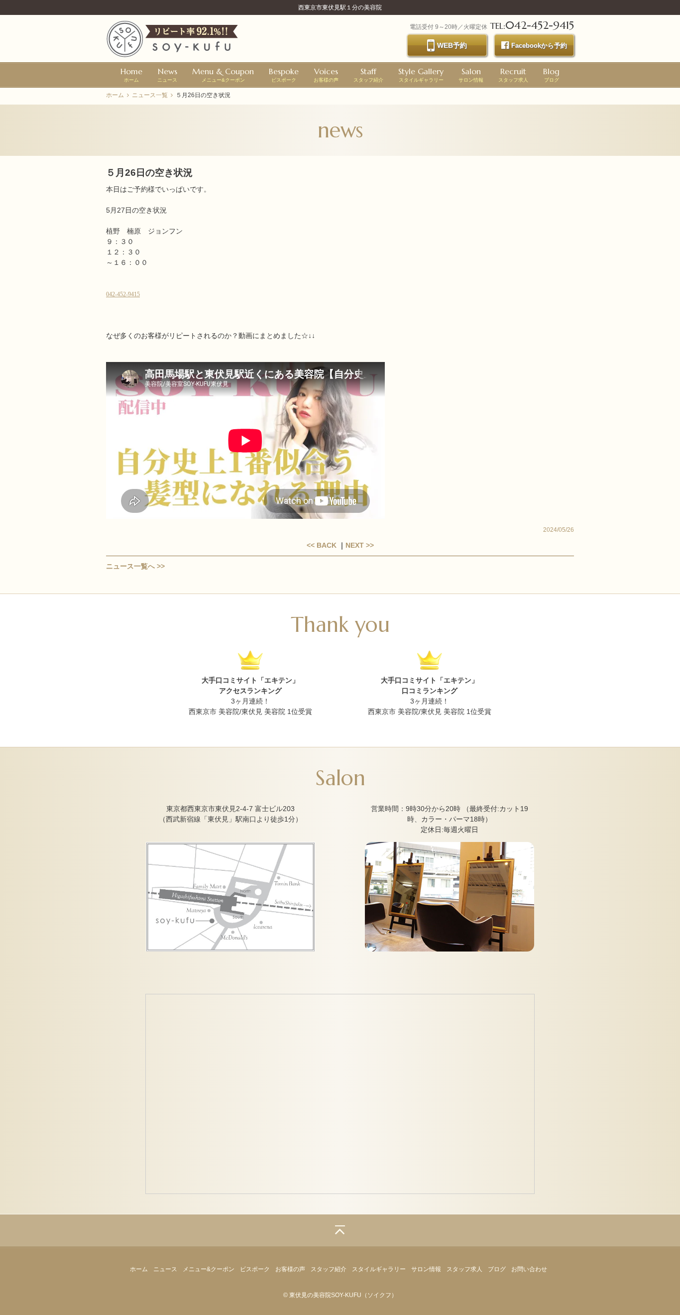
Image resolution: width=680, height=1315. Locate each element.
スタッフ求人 (513, 74)
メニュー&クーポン (223, 74)
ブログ (551, 74)
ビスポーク (284, 74)
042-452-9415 (123, 294)
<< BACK (322, 545)
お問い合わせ (529, 1269)
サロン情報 (470, 74)
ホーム (131, 74)
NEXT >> (359, 545)
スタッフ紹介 (368, 74)
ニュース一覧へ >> (135, 566)
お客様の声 (326, 74)
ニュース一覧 (150, 95)
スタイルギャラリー (421, 74)
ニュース (167, 74)
